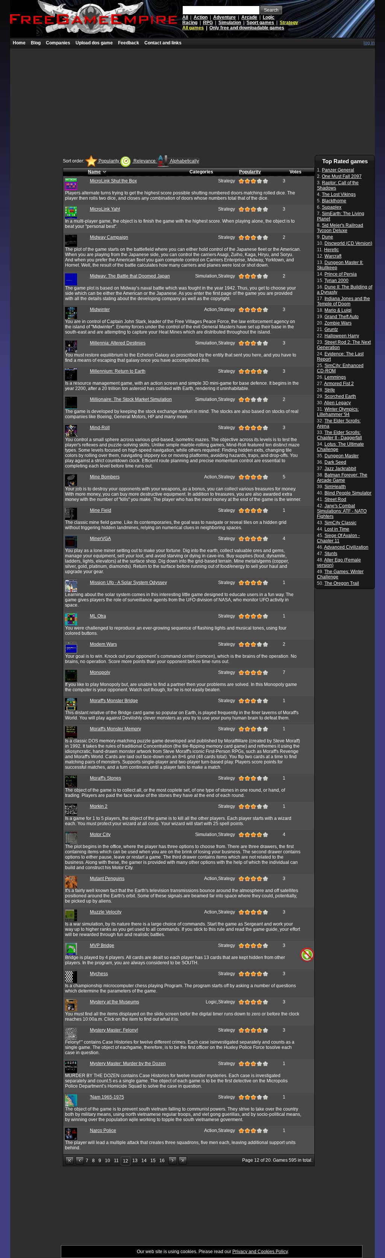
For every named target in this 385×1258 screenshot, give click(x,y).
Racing (189, 22)
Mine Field (100, 510)
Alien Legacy (337, 402)
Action (201, 17)
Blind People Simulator (347, 493)
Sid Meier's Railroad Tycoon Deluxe (340, 228)
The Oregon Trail (341, 583)
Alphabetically (184, 161)
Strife (329, 390)
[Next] (172, 1160)
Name (94, 172)
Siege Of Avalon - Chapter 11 (338, 538)
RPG (208, 22)
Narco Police (103, 1130)
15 (153, 1160)
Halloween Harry (341, 335)
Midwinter (100, 309)
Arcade (249, 17)
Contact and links (163, 43)
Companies (58, 43)
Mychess (99, 973)
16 (162, 1160)
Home (19, 43)
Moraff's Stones (105, 778)
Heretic (331, 249)
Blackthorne (334, 200)
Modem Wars (103, 644)
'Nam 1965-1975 (107, 1097)
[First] (69, 1160)
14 (144, 1160)
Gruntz (331, 329)
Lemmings (335, 377)
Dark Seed (335, 462)
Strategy (289, 22)
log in (369, 43)
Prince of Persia (340, 274)
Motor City (100, 834)
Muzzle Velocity (105, 912)
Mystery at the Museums (114, 1002)
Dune (327, 237)
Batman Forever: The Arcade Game (342, 477)
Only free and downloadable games (246, 27)
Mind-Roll (100, 427)
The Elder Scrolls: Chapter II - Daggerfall (339, 435)
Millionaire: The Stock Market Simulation (131, 399)
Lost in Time (336, 529)
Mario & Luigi (338, 310)
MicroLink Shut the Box (113, 181)
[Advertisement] (192, 101)
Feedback (128, 43)
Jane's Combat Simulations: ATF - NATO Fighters (342, 511)
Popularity (108, 161)
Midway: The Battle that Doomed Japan (130, 276)
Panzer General (338, 170)
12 (125, 1161)
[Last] (183, 1160)
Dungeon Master (341, 455)
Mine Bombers (105, 477)
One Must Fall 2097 (342, 176)
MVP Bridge (102, 945)
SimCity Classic (340, 522)
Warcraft (332, 256)
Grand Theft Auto (341, 316)
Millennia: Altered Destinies (118, 343)
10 (107, 1160)
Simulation (229, 22)
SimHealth (335, 486)
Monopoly (100, 672)
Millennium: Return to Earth (118, 371)
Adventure (224, 17)
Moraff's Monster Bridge (114, 700)
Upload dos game (94, 43)
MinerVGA (100, 538)
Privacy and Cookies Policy (260, 1251)
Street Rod (335, 499)
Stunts (330, 553)
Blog (36, 43)
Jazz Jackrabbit (340, 468)
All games (193, 27)
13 (135, 1160)
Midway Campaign (109, 237)
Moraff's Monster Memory (115, 728)
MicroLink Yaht (105, 209)
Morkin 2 (99, 806)
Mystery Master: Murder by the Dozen (128, 1063)
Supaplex (331, 207)
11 (116, 1160)
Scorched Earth (340, 396)
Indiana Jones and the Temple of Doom (343, 301)
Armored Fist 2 (339, 383)
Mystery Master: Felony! (114, 1030)
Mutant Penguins (107, 878)
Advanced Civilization (346, 547)
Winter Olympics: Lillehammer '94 (338, 412)
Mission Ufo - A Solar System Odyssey (128, 582)
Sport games (260, 22)
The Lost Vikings (339, 194)
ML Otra (98, 616)
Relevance (144, 161)
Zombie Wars (338, 323)
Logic (268, 17)
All (185, 17)
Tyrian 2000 (336, 280)
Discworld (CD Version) (348, 243)
